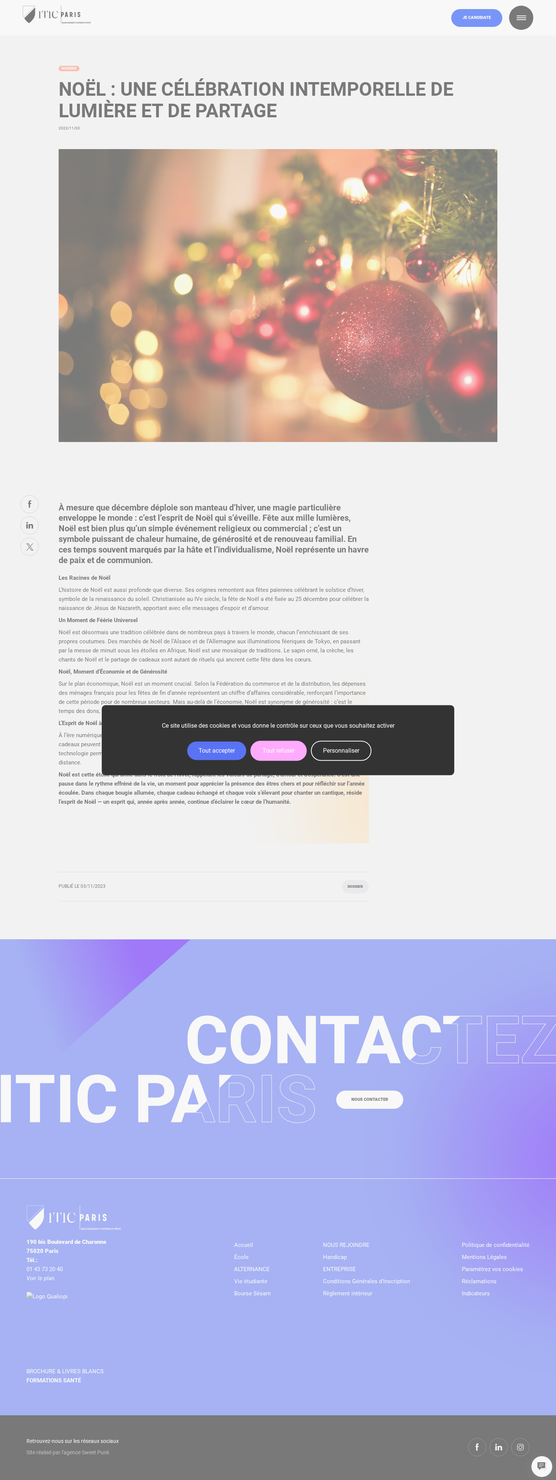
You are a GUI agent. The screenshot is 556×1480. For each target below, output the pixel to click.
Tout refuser (278, 750)
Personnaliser (341, 750)
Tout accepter (217, 750)
